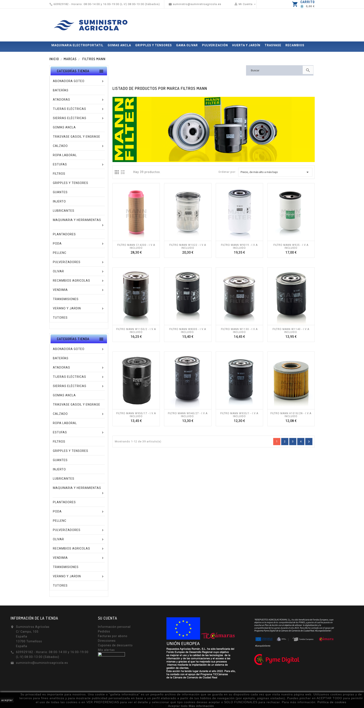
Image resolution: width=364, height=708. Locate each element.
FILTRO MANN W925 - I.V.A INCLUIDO (290, 246)
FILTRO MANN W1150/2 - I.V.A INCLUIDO (136, 331)
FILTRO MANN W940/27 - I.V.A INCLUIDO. (187, 415)
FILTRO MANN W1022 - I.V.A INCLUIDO (187, 246)
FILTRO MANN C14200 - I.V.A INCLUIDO (136, 246)
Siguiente (309, 441)
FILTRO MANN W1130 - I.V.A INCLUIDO (239, 331)
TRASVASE (273, 45)
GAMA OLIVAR (187, 45)
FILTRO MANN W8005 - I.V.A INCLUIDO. (187, 331)
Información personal (114, 626)
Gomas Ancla (119, 45)
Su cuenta (107, 618)
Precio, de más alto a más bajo (275, 172)
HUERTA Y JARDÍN (246, 45)
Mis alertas (106, 650)
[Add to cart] (131, 238)
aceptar (7, 700)
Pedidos (104, 631)
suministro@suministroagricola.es (42, 662)
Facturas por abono (112, 636)
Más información (201, 706)
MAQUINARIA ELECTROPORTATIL (77, 45)
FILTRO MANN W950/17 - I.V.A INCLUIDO (136, 415)
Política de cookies (331, 702)
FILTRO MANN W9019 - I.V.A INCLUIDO (239, 246)
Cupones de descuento (115, 645)
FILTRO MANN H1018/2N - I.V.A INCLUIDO (290, 415)
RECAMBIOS (294, 45)
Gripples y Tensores (153, 45)
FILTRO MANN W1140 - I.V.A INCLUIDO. (291, 331)
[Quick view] (140, 238)
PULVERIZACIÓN (215, 45)
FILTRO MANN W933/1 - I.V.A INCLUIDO (239, 415)
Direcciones (107, 640)
